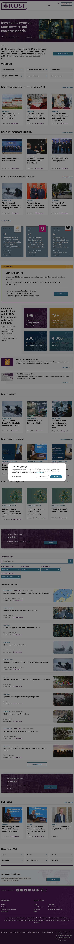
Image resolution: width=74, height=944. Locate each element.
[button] (17, 476)
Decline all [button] (43, 476)
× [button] (63, 464)
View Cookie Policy (39, 472)
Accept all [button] (56, 476)
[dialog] (37, 472)
